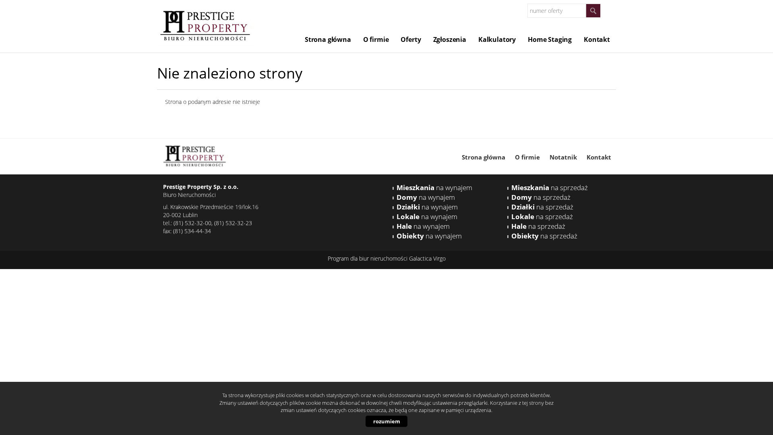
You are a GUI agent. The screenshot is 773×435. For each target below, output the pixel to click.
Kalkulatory (497, 39)
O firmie (376, 39)
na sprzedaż (549, 187)
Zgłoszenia (449, 39)
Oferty (411, 39)
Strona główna (328, 39)
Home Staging (550, 39)
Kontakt (597, 39)
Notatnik (563, 157)
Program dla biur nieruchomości (368, 258)
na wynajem (434, 187)
